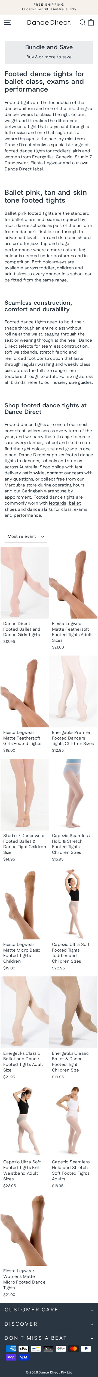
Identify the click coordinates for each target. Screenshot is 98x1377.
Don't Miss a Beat (36, 1338)
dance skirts (40, 509)
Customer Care (32, 1310)
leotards (57, 503)
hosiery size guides (72, 382)
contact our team (65, 473)
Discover (21, 1324)
